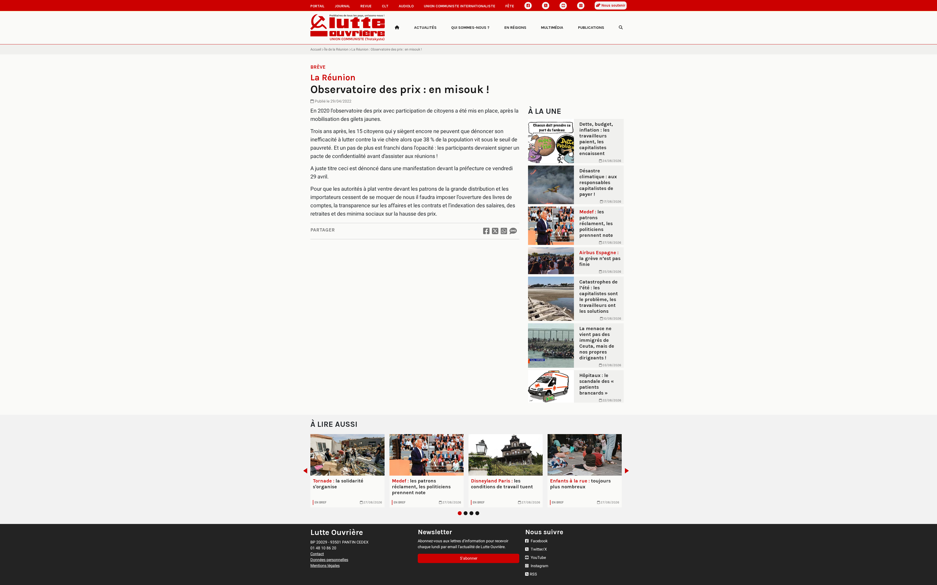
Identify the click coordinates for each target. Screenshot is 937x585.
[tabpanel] (347, 470)
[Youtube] (563, 5)
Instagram (539, 566)
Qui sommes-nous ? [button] (470, 27)
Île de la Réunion (336, 49)
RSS (533, 574)
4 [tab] (477, 513)
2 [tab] (466, 513)
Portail (317, 6)
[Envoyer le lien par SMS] (513, 231)
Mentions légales (325, 565)
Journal (342, 6)
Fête (509, 6)
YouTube (538, 557)
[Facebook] (528, 5)
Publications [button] (591, 27)
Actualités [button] (425, 27)
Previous (304, 470)
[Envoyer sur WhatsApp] (504, 231)
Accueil (315, 49)
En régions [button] (515, 27)
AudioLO (406, 6)
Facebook (539, 541)
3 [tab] (471, 513)
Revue (366, 6)
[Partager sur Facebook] (486, 231)
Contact (317, 554)
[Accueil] (397, 27)
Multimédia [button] (552, 27)
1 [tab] (460, 513)
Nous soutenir (613, 5)
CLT (385, 6)
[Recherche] (621, 27)
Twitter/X (538, 549)
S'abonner (468, 558)
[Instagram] (580, 5)
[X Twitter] (545, 5)
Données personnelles (329, 559)
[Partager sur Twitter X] (495, 231)
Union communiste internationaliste (459, 6)
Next (628, 470)
